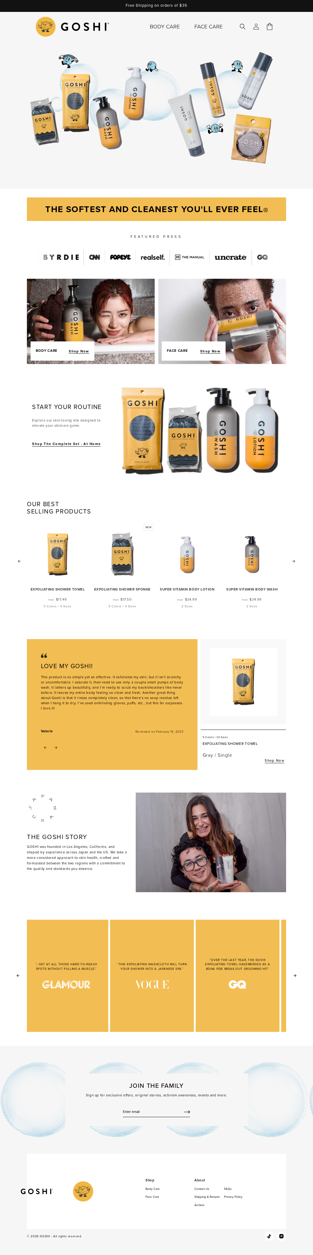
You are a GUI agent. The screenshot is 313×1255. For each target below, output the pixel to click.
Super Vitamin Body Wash (252, 589)
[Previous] (18, 976)
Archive (199, 1205)
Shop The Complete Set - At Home (66, 444)
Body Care (152, 1189)
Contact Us (201, 1189)
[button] (242, 26)
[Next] (295, 976)
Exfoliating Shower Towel (58, 589)
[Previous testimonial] (45, 747)
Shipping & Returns (207, 1196)
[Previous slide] (19, 561)
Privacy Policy (233, 1196)
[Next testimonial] (56, 747)
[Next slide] (293, 561)
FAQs (228, 1189)
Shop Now (79, 351)
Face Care (152, 1196)
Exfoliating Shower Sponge (122, 589)
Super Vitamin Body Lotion (187, 589)
